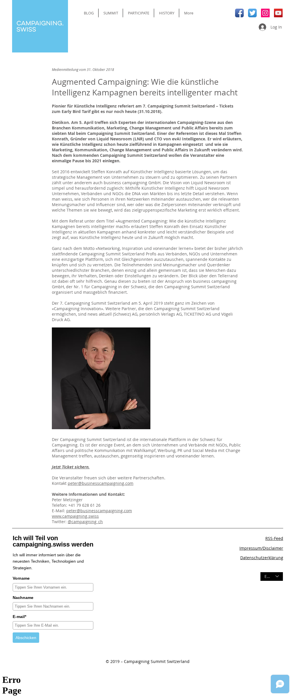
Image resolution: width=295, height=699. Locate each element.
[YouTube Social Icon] (278, 13)
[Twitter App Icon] (252, 13)
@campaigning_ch (85, 521)
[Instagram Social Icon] (265, 13)
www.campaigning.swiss (75, 516)
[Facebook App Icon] (239, 13)
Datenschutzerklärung (261, 557)
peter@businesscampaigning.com (100, 483)
